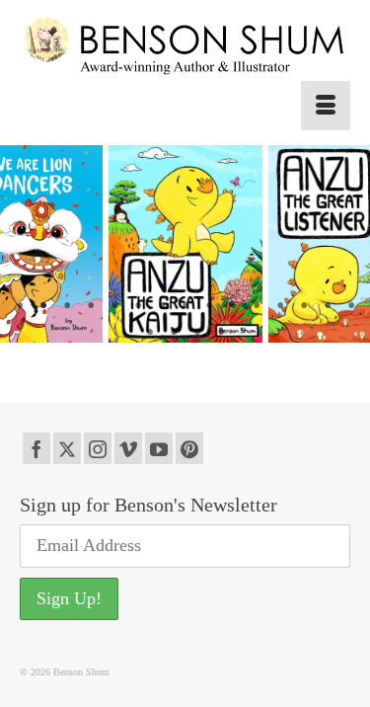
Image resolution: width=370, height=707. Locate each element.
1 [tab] (20, 306)
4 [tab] (91, 306)
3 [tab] (67, 306)
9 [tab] (209, 306)
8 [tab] (185, 306)
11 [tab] (256, 306)
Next (343, 244)
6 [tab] (138, 306)
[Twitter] (67, 448)
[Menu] (325, 105)
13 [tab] (304, 306)
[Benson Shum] (185, 47)
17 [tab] (174, 333)
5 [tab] (114, 306)
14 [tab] (327, 306)
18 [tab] (197, 333)
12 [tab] (280, 306)
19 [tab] (221, 333)
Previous (27, 244)
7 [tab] (162, 306)
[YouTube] (159, 448)
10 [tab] (233, 306)
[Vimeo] (128, 448)
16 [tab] (150, 333)
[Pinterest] (189, 448)
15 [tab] (351, 306)
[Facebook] (36, 448)
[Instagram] (97, 448)
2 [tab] (43, 306)
